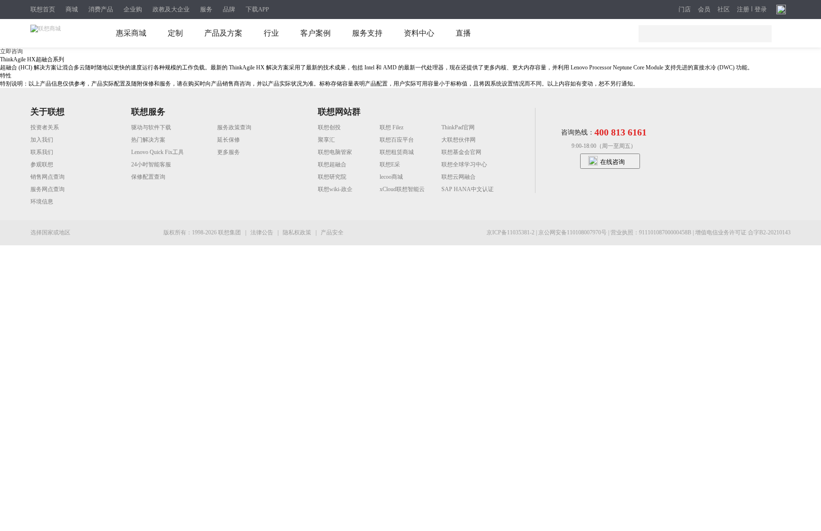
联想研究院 (332, 177)
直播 (463, 33)
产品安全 (332, 232)
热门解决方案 (148, 139)
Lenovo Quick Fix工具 (157, 152)
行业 (271, 33)
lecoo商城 (391, 177)
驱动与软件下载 (151, 127)
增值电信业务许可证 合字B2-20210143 (743, 232)
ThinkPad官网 (458, 127)
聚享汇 (326, 139)
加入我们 (41, 139)
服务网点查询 (47, 189)
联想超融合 (332, 164)
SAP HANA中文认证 (467, 189)
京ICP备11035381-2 (511, 232)
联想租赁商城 (397, 152)
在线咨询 (612, 161)
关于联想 (47, 112)
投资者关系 (44, 127)
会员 (704, 9)
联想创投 (329, 127)
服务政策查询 (234, 127)
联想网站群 (339, 112)
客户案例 (315, 33)
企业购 (133, 9)
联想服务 (148, 112)
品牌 (229, 9)
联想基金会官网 (461, 152)
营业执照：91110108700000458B (652, 232)
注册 (743, 9)
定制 (175, 33)
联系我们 (41, 152)
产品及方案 (223, 33)
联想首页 (42, 9)
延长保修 (228, 139)
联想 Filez (391, 127)
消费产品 (100, 9)
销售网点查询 (47, 177)
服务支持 (367, 33)
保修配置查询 (148, 177)
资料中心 (419, 33)
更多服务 (228, 152)
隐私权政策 (298, 232)
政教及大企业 (171, 9)
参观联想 (41, 164)
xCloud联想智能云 (402, 189)
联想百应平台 (397, 139)
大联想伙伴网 (458, 139)
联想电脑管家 (335, 152)
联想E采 (390, 164)
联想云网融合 (458, 177)
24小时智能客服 (151, 164)
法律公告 (262, 232)
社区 (723, 9)
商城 (72, 9)
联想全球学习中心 (464, 164)
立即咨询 (11, 51)
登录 (760, 9)
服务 (206, 9)
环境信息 (41, 201)
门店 (684, 9)
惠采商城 (131, 33)
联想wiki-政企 (335, 189)
